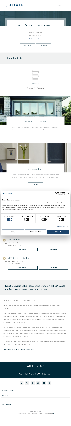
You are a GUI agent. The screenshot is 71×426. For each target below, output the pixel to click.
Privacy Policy (22, 413)
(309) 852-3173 (22, 249)
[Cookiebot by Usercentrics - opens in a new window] (57, 193)
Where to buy (35, 366)
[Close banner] (68, 193)
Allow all (58, 232)
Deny (13, 232)
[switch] (26, 219)
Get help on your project (35, 373)
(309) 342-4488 (27, 45)
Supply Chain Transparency (35, 413)
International (49, 413)
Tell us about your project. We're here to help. (19, 349)
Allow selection (35, 232)
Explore (35, 137)
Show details (61, 226)
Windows (35, 83)
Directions (43, 45)
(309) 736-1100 (22, 267)
